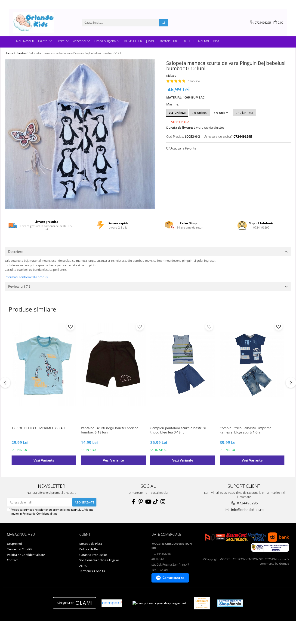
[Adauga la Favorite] (70, 326)
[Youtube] (148, 501)
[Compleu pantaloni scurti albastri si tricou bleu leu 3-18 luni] (182, 364)
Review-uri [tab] (19, 286)
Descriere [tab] (15, 251)
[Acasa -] (36, 22)
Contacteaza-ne (173, 578)
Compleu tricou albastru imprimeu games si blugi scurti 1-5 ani (247, 430)
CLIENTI (85, 534)
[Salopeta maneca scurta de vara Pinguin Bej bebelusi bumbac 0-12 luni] (80, 134)
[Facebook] (133, 501)
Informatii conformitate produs (26, 277)
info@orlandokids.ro (247, 509)
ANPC (83, 566)
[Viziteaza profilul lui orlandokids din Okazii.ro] (202, 603)
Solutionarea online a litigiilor (99, 560)
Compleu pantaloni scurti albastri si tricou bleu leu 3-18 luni (178, 430)
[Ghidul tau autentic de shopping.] (112, 603)
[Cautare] (163, 22)
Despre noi (14, 543)
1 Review (194, 81)
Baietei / (22, 53)
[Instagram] (163, 501)
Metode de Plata (90, 543)
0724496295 (247, 503)
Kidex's (171, 75)
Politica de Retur (90, 549)
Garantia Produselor (93, 555)
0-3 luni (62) (177, 113)
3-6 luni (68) (199, 113)
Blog (216, 41)
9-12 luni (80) (244, 113)
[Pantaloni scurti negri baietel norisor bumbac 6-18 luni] (113, 364)
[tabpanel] (80, 134)
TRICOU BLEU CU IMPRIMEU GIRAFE (39, 428)
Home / (10, 53)
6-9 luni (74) (221, 113)
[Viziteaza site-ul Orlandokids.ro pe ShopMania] (230, 603)
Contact (12, 560)
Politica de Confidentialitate (40, 514)
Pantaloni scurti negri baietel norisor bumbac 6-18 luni (109, 430)
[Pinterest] (140, 501)
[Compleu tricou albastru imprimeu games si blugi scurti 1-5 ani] (252, 364)
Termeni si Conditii (19, 549)
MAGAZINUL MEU (21, 534)
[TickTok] (155, 501)
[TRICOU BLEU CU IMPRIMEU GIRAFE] (44, 364)
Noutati (203, 41)
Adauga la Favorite (183, 148)
